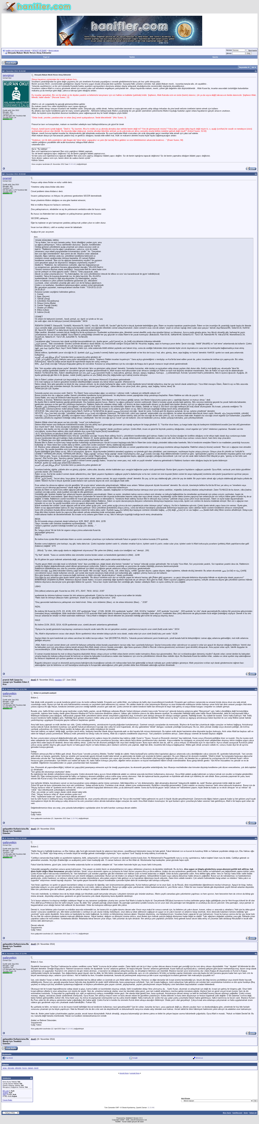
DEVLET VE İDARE (39, 50)
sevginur (8, 75)
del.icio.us (199, 1058)
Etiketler (5, 1064)
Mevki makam (54, 50)
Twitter (71, 1058)
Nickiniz (229, 50)
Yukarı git (253, 1113)
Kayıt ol (46, 57)
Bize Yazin (227, 1113)
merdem (58, 680)
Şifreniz (229, 53)
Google (135, 1058)
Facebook (9, 1058)
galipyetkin (9, 693)
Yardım (132, 57)
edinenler (18, 1068)
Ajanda (215, 57)
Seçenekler (243, 67)
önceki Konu (124, 1073)
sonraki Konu (135, 1073)
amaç (5, 1068)
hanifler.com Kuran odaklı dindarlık (18, 50)
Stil (253, 67)
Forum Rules (7, 1100)
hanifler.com (237, 1113)
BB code (6, 1091)
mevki (36, 1068)
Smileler (5, 1093)
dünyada (11, 1068)
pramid (7, 178)
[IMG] (5, 1094)
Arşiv (246, 1113)
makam (30, 1068)
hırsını (24, 1068)
